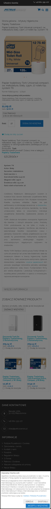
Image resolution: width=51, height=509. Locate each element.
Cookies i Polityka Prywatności (34, 496)
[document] (25, 490)
